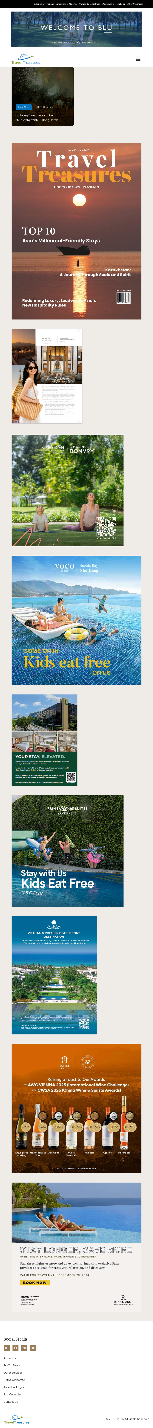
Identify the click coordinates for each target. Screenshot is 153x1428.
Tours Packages (14, 1387)
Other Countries (135, 3)
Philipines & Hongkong (113, 3)
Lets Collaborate (14, 1380)
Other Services (13, 1372)
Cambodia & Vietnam (89, 3)
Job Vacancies (13, 1394)
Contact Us (11, 1401)
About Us (10, 1358)
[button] (138, 59)
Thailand (50, 3)
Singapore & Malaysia (66, 3)
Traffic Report (12, 1365)
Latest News (23, 107)
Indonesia (39, 3)
